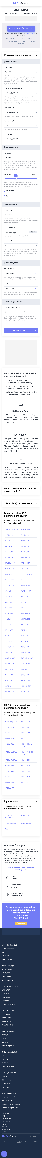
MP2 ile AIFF (9, 788)
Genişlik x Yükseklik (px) (12, 308)
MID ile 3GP (9, 558)
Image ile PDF (6, 1001)
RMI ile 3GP (25, 535)
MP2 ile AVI (25, 727)
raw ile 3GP (25, 541)
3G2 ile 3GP (9, 653)
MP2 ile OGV (25, 722)
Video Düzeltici (26, 823)
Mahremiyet (6, 1122)
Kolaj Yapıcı (5, 1076)
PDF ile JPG (6, 994)
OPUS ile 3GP (10, 563)
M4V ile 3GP (9, 681)
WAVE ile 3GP (10, 574)
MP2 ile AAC (25, 783)
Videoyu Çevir (8, 134)
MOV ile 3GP (25, 625)
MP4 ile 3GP (25, 608)
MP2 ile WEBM (10, 733)
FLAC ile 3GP (9, 586)
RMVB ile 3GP (10, 658)
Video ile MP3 (26, 815)
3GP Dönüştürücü (11, 530)
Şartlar (4, 1124)
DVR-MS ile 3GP (27, 658)
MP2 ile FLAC (26, 766)
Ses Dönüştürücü (7, 980)
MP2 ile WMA (9, 771)
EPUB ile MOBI (6, 1021)
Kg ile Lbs (5, 1059)
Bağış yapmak (6, 1118)
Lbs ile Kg (5, 1056)
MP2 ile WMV (9, 738)
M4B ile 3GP (9, 569)
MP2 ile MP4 (9, 727)
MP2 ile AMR (25, 777)
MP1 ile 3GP (25, 546)
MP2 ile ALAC (9, 777)
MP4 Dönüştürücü (8, 949)
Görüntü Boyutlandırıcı (9, 1080)
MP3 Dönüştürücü (8, 969)
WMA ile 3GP (25, 586)
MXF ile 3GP (25, 636)
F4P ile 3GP (25, 630)
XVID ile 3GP (9, 641)
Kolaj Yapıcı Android (8, 1097)
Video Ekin (8, 829)
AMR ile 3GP (9, 597)
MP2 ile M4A (9, 766)
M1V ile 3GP (9, 636)
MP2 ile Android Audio (27, 753)
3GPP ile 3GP (9, 669)
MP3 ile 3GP (25, 597)
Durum (4, 1132)
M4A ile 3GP (25, 580)
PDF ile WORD (6, 1014)
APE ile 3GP (25, 563)
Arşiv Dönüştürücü (8, 1046)
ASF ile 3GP (25, 653)
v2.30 (19, 1142)
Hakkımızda (5, 1113)
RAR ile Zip (5, 1035)
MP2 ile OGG (25, 760)
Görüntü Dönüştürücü (9, 1004)
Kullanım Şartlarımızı (26, 41)
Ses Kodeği (7, 153)
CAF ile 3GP (9, 552)
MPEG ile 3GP (26, 686)
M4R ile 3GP (25, 558)
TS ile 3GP (25, 647)
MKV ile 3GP (9, 619)
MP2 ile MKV (25, 733)
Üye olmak (29, 34)
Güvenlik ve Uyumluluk (9, 1127)
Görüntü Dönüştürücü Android (11, 1104)
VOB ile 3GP (9, 664)
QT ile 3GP (25, 675)
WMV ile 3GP (25, 619)
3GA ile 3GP (25, 530)
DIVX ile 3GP (25, 664)
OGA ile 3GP (25, 569)
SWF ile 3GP (9, 686)
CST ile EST (5, 1042)
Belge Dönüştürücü (8, 1025)
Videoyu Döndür (9, 121)
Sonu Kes (7, 284)
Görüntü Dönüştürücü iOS (10, 1108)
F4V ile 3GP (9, 630)
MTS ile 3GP (9, 692)
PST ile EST (5, 1039)
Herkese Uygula (19, 330)
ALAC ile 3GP (26, 591)
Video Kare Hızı (9, 108)
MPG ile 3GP (25, 669)
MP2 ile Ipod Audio (11, 752)
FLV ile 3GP (9, 625)
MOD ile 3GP (25, 681)
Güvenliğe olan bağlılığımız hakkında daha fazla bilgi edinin (21, 869)
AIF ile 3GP (25, 552)
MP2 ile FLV (25, 738)
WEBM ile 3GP (26, 614)
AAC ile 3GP (9, 602)
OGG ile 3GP (9, 580)
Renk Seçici (5, 1087)
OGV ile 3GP (9, 608)
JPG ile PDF (6, 990)
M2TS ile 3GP (26, 692)
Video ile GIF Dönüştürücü (9, 816)
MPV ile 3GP (9, 647)
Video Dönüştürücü (8, 959)
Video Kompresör (11, 823)
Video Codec (8, 67)
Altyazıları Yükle (9, 228)
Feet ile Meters (7, 1063)
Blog (3, 1116)
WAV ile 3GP (9, 591)
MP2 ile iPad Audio (11, 760)
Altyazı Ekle (8, 210)
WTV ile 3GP (25, 641)
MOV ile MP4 (6, 956)
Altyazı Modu (8, 241)
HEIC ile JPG (6, 997)
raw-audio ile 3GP (27, 574)
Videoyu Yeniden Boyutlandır (13, 88)
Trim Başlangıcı (9, 269)
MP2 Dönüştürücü (11, 722)
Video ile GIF (6, 952)
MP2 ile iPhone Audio (26, 745)
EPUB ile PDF (6, 1018)
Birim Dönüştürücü (8, 1066)
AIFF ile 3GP (25, 602)
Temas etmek (6, 1129)
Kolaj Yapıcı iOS (7, 1101)
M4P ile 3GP (9, 535)
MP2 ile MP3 (9, 783)
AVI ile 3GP (9, 614)
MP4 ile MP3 (6, 973)
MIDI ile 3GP (9, 541)
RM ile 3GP (9, 675)
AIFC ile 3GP (9, 546)
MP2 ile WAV (25, 771)
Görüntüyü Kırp (7, 1083)
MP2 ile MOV (9, 744)
